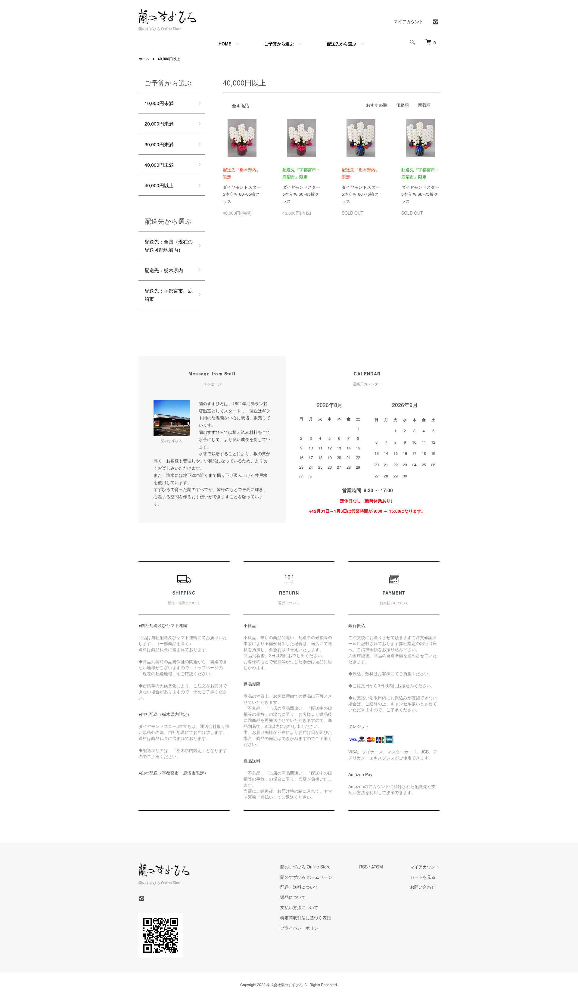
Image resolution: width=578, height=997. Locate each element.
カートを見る (422, 877)
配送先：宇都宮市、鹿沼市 (168, 294)
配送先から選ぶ (341, 44)
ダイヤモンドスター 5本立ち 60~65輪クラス (242, 185)
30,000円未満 (159, 144)
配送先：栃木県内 (163, 270)
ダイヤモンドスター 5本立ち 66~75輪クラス (361, 185)
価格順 (402, 105)
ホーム (143, 58)
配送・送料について (299, 887)
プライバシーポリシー (301, 928)
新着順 (424, 105)
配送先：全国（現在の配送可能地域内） (168, 245)
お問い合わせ (422, 887)
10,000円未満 (159, 103)
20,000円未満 (159, 123)
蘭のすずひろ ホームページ (306, 877)
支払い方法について (299, 907)
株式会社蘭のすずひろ (284, 984)
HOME (225, 44)
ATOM (377, 867)
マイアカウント (408, 21)
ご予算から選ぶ (279, 44)
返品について (293, 897)
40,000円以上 (169, 58)
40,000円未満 (159, 164)
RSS (363, 867)
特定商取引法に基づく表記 (305, 918)
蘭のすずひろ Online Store (305, 867)
